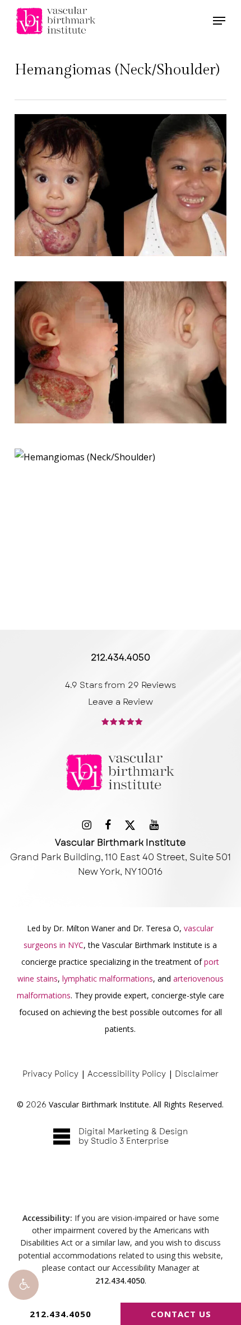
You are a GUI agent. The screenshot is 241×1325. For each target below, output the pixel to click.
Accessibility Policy (126, 1073)
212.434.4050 (60, 1313)
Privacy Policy (50, 1073)
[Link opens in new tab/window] (86, 825)
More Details (123, 188)
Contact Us (181, 1313)
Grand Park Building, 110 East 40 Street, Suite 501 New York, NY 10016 (120, 857)
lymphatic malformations (107, 978)
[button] (23, 1285)
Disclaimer (197, 1073)
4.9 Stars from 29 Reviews (120, 685)
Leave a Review (120, 702)
